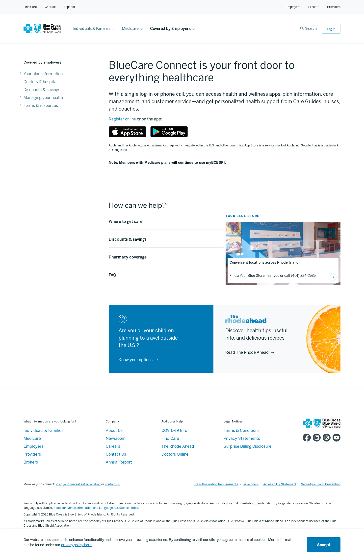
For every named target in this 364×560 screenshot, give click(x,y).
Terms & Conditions (242, 430)
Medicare (130, 28)
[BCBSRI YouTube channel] (335, 438)
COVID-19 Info (174, 430)
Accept (323, 544)
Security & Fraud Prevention (320, 484)
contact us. (112, 484)
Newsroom (116, 438)
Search (311, 28)
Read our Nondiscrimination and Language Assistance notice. (96, 508)
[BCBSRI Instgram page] (326, 438)
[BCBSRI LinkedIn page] (316, 438)
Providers (333, 7)
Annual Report (119, 462)
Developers (251, 484)
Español (69, 7)
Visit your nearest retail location (78, 484)
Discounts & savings (42, 89)
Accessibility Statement (279, 484)
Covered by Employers (170, 28)
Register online (122, 119)
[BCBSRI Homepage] (42, 32)
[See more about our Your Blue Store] (333, 277)
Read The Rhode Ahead (247, 352)
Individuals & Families (91, 28)
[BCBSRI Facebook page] (306, 438)
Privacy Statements (242, 438)
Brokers (313, 7)
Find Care (30, 7)
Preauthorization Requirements (216, 484)
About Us (114, 430)
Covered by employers (42, 62)
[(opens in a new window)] (127, 131)
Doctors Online (174, 454)
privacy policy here (76, 545)
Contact (50, 7)
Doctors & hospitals (41, 81)
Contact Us (116, 454)
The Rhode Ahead (177, 446)
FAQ (112, 275)
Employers (293, 7)
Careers (113, 446)
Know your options (136, 359)
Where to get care (125, 221)
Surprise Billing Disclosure (247, 446)
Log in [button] (331, 29)
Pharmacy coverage (128, 257)
